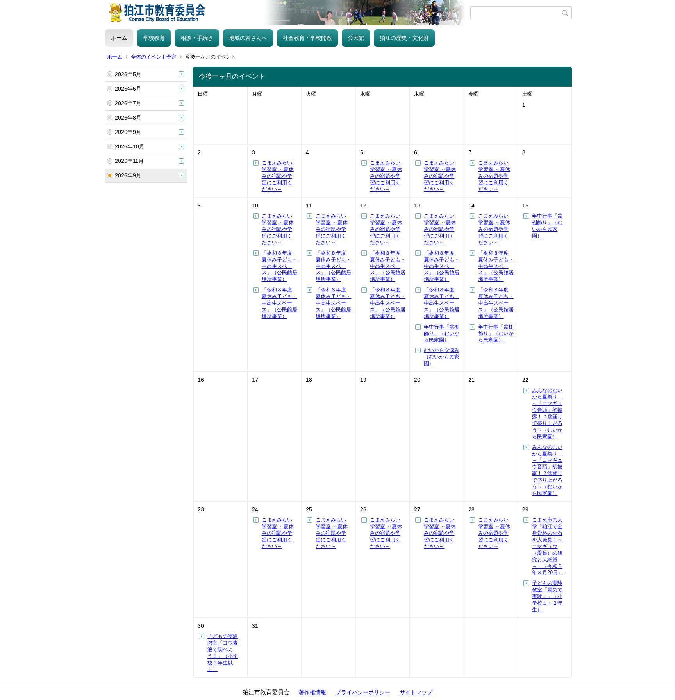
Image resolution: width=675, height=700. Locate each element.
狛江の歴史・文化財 (404, 38)
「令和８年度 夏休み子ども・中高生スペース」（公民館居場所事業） (279, 266)
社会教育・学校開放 (307, 38)
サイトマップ (416, 692)
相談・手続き (196, 38)
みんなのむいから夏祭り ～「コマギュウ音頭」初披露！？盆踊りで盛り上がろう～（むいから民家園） (547, 413)
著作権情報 (312, 692)
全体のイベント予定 (154, 57)
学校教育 (154, 38)
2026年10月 (130, 146)
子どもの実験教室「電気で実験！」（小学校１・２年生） (547, 596)
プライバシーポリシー (363, 692)
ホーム (119, 38)
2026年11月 (129, 161)
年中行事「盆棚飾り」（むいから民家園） (441, 333)
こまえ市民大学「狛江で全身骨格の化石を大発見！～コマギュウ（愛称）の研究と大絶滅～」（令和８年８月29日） (547, 546)
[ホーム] (287, 12)
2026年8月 (128, 117)
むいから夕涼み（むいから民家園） (441, 356)
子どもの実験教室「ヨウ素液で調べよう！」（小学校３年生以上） (222, 652)
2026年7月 (128, 103)
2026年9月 (128, 132)
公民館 (356, 38)
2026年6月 (128, 89)
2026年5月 (128, 74)
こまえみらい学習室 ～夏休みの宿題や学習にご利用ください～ (278, 176)
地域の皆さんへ (248, 38)
